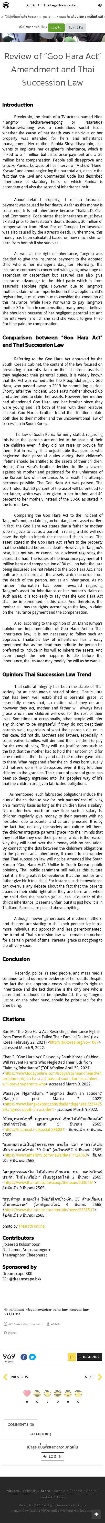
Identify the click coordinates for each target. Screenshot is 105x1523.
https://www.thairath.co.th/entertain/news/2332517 (49, 1209)
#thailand (16, 1309)
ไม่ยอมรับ (76, 27)
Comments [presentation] (21, 1424)
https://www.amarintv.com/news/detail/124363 (46, 1155)
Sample (59, 1491)
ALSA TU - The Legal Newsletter (51, 5)
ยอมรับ (56, 27)
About (91, 1491)
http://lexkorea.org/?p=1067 (74, 1042)
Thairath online (32, 1226)
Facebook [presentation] (40, 1435)
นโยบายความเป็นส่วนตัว (88, 16)
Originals (30, 1491)
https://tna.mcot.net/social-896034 (34, 1129)
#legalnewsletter (39, 1309)
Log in (55, 1456)
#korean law (79, 1309)
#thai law (60, 1309)
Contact (46, 1497)
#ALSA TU (12, 1314)
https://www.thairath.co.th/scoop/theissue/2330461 (49, 1182)
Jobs (59, 1497)
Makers (17, 5)
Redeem (75, 1491)
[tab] (21, 1424)
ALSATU (56, 1324)
